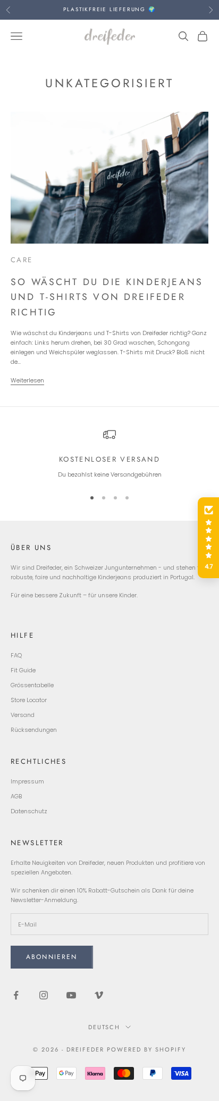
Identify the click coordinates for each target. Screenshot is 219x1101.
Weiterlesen (27, 380)
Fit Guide (23, 670)
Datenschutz (29, 811)
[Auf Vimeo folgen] (99, 995)
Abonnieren (52, 957)
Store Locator (29, 700)
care (22, 260)
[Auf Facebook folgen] (16, 995)
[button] (208, 537)
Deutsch (104, 1027)
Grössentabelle (32, 685)
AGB (16, 796)
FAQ (16, 655)
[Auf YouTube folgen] (71, 995)
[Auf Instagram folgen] (43, 995)
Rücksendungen (34, 729)
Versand (23, 715)
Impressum (27, 781)
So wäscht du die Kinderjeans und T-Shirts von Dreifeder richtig (107, 297)
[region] (109, 454)
